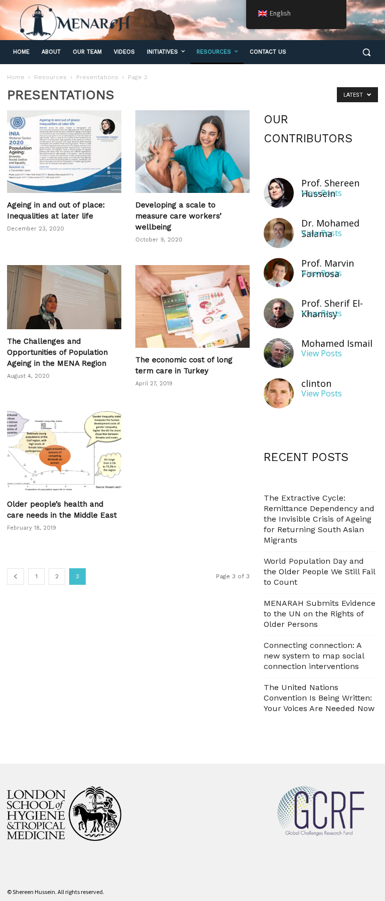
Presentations (97, 77)
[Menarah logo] (75, 23)
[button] (366, 52)
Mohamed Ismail (336, 343)
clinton (316, 383)
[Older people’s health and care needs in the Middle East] (64, 450)
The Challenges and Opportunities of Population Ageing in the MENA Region (57, 352)
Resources (50, 77)
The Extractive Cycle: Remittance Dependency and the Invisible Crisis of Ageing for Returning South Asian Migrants (319, 519)
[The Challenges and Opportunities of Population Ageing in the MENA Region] (64, 297)
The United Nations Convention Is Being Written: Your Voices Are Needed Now (319, 698)
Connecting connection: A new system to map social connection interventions (314, 655)
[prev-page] (15, 576)
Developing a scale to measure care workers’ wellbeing (178, 216)
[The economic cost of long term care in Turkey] (192, 306)
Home (16, 77)
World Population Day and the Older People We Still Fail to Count (319, 571)
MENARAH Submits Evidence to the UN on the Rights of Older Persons (319, 613)
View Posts (321, 193)
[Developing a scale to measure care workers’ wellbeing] (192, 151)
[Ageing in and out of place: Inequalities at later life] (64, 151)
